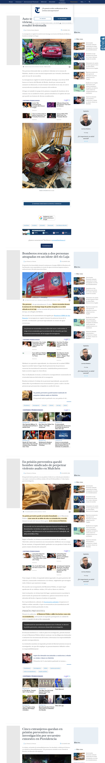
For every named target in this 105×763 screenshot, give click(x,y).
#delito (45, 668)
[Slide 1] (84, 141)
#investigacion (37, 668)
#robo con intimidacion (30, 671)
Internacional (27, 2)
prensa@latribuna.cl (58, 240)
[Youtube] (66, 233)
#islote (65, 405)
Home (11, 2)
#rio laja (59, 405)
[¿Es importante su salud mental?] (86, 120)
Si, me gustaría (62, 18)
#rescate (44, 405)
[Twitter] (47, 233)
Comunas (19, 2)
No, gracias (43, 18)
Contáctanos (46, 246)
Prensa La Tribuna (31, 261)
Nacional (35, 2)
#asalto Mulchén (43, 671)
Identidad (52, 2)
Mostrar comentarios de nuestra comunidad (47, 203)
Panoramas (74, 2)
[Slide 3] (87, 141)
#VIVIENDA (42, 225)
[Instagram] (56, 233)
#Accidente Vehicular (61, 225)
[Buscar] (92, 1)
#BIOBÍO (51, 405)
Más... (82, 2)
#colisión (34, 225)
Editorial (44, 2)
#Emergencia (36, 405)
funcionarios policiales (51, 602)
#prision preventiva (55, 668)
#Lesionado (50, 225)
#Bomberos (27, 405)
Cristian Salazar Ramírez (33, 30)
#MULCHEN (26, 225)
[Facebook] (37, 233)
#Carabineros (27, 668)
